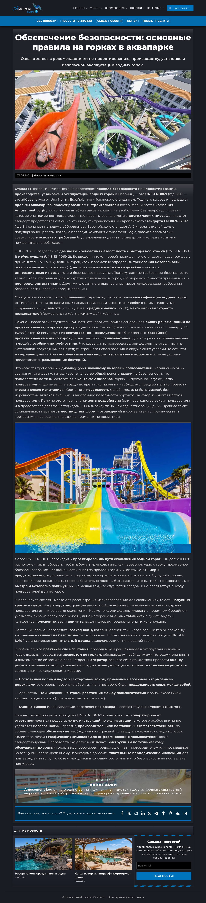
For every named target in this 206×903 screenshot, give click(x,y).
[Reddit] (136, 813)
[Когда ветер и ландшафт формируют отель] (103, 839)
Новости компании (47, 175)
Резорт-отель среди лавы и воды (40, 873)
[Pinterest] (170, 813)
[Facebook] (122, 813)
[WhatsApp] (150, 813)
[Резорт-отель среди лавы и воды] (43, 839)
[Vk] (177, 813)
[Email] (184, 813)
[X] (129, 813)
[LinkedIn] (143, 813)
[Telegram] (156, 813)
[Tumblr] (163, 813)
